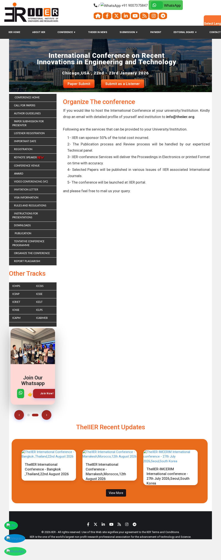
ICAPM (16, 318)
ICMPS (16, 286)
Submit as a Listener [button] (122, 84)
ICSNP (15, 294)
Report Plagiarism (27, 261)
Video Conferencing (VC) (31, 181)
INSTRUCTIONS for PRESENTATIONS (25, 215)
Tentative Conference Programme (28, 243)
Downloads (22, 225)
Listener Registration (29, 133)
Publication (22, 233)
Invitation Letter (26, 189)
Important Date (25, 141)
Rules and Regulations (30, 205)
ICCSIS (39, 286)
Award (18, 173)
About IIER (38, 32)
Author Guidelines (27, 113)
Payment (155, 32)
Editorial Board (185, 32)
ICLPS (39, 310)
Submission (129, 32)
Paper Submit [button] (79, 84)
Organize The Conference (32, 253)
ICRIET (16, 302)
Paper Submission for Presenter (28, 123)
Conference (66, 32)
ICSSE (39, 294)
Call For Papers (24, 105)
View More (116, 493)
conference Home (27, 97)
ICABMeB (42, 318)
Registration (23, 149)
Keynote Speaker (26, 157)
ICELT (39, 302)
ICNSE (15, 310)
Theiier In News (97, 32)
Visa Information (26, 197)
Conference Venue (27, 165)
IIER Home (14, 32)
